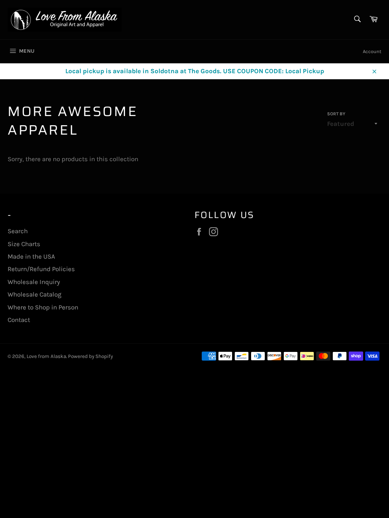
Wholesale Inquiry (34, 282)
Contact (19, 319)
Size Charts (24, 244)
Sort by (336, 113)
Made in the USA (31, 256)
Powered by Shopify (90, 356)
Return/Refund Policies (41, 269)
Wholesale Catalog (35, 294)
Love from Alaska (46, 356)
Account (372, 51)
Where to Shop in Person (43, 307)
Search (18, 231)
